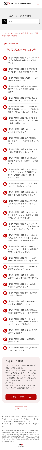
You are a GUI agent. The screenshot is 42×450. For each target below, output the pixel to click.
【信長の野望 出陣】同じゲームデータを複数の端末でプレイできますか (22, 259)
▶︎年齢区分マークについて (23, 421)
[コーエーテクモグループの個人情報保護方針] (16, 440)
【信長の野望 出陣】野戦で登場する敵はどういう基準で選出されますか (22, 70)
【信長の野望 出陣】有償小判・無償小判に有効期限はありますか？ (22, 150)
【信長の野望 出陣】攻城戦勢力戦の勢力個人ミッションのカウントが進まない (23, 161)
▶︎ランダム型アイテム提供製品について (16, 424)
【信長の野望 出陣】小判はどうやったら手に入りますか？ (22, 130)
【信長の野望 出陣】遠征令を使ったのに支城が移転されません (22, 302)
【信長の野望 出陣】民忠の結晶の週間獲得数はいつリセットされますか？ (23, 311)
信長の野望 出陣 (26, 33)
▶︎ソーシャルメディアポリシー (20, 419)
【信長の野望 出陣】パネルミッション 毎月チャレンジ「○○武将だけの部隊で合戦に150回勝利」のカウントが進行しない (23, 173)
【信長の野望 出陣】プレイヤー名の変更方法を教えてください (22, 267)
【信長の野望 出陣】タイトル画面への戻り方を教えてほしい (22, 285)
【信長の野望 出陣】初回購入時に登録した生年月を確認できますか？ (22, 193)
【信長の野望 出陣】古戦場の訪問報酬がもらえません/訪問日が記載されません (23, 89)
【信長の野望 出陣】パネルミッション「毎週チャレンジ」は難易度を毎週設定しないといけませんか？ (23, 215)
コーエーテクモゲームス (10, 33)
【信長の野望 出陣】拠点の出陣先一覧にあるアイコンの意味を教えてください (23, 140)
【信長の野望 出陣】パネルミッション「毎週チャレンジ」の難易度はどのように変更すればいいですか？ (23, 226)
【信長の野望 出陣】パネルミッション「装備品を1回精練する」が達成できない (22, 60)
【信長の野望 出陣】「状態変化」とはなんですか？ (22, 340)
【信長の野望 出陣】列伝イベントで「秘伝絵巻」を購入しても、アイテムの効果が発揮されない (23, 120)
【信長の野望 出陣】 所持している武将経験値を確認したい (23, 79)
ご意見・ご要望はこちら (21, 397)
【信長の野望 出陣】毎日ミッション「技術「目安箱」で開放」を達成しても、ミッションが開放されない (23, 321)
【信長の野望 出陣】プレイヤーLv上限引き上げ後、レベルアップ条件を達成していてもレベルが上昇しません (23, 109)
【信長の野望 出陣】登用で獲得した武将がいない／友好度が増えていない (23, 276)
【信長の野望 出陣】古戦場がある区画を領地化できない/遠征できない (22, 99)
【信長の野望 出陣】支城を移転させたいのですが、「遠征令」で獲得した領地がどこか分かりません (23, 249)
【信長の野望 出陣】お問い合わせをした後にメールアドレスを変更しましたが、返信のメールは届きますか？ (23, 238)
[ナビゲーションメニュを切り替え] (38, 4)
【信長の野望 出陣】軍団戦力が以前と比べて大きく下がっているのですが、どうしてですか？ (22, 203)
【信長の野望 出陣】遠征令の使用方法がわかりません (22, 331)
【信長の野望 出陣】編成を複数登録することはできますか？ (22, 348)
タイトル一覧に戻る (12, 43)
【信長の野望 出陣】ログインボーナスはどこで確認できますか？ (22, 184)
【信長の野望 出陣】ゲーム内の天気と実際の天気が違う (22, 294)
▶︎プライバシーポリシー (10, 417)
